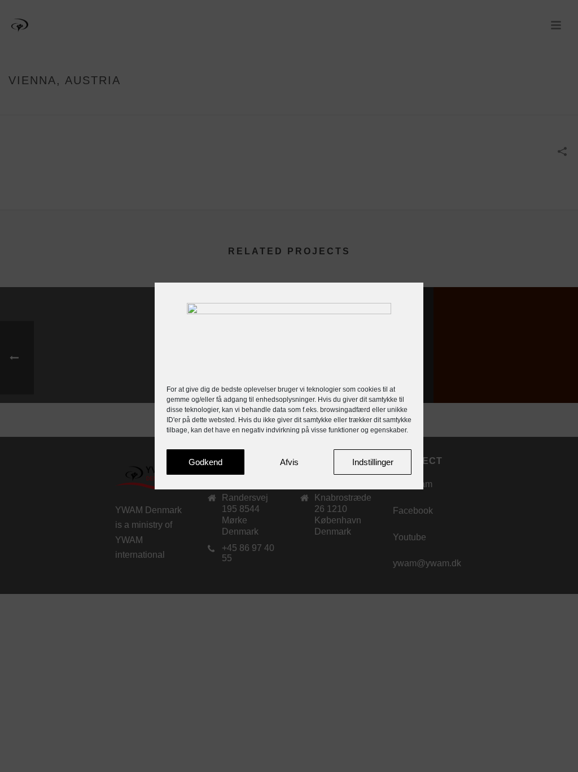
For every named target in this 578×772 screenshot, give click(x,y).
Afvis (289, 462)
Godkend (205, 462)
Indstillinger (372, 462)
